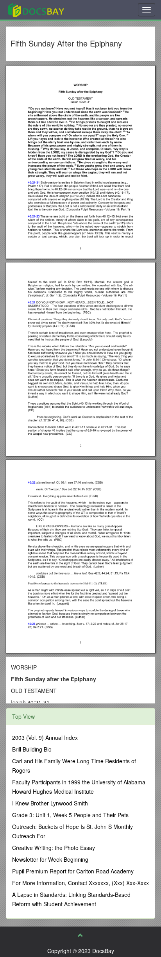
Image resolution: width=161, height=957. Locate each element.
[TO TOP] (80, 935)
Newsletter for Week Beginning (50, 859)
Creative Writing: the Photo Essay (53, 848)
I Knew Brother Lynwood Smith (50, 803)
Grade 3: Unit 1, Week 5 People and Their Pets (70, 815)
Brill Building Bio (32, 749)
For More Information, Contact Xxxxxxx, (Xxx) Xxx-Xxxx (80, 883)
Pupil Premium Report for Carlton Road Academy (73, 871)
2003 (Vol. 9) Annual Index (45, 737)
